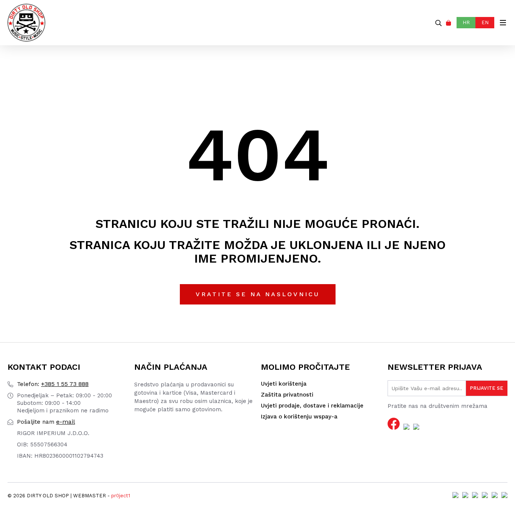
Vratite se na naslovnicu (258, 294)
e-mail (46, 421)
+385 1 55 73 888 (53, 384)
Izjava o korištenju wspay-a (299, 416)
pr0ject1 (120, 495)
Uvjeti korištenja (284, 383)
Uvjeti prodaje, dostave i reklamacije (312, 405)
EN (485, 22)
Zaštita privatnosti (287, 394)
